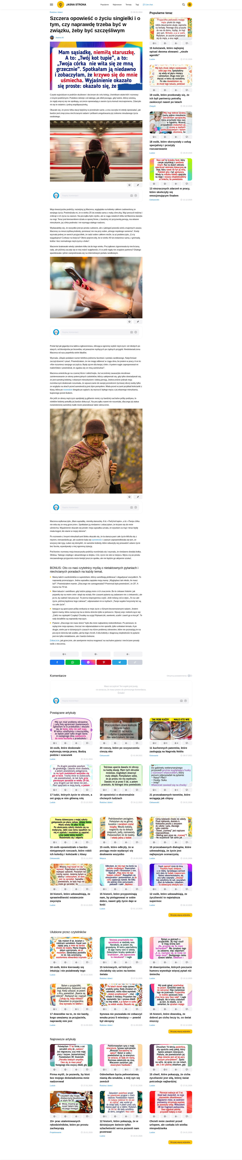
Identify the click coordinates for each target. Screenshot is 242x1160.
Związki (152, 106)
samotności (97, 540)
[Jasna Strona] (71, 4)
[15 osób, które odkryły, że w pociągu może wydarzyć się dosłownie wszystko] (121, 828)
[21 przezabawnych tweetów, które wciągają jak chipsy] (171, 776)
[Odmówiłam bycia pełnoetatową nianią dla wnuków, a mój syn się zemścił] (121, 1056)
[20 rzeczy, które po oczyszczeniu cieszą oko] (121, 729)
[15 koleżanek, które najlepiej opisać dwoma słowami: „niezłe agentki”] (171, 29)
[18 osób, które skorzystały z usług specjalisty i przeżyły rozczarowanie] (171, 123)
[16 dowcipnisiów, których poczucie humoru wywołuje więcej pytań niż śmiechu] (171, 948)
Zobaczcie (54, 640)
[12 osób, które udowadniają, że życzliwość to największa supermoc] (171, 875)
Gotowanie (154, 756)
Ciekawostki (154, 200)
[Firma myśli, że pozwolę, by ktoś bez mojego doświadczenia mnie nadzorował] (71, 1056)
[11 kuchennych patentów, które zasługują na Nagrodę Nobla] (171, 729)
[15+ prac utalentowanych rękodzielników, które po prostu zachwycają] (71, 1102)
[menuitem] (104, 4)
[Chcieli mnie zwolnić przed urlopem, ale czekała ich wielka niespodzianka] (171, 1102)
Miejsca (103, 858)
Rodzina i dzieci (56, 12)
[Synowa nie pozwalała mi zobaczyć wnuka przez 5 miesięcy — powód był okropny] (121, 995)
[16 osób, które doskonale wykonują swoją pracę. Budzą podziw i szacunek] (71, 729)
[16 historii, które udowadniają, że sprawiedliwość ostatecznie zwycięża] (71, 875)
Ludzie (152, 59)
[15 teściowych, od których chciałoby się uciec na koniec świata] (121, 948)
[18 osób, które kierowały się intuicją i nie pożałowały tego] (71, 948)
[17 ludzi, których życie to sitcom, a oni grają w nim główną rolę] (71, 776)
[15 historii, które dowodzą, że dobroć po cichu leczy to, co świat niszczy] (171, 995)
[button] (64, 654)
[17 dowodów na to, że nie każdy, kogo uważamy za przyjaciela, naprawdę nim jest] (71, 995)
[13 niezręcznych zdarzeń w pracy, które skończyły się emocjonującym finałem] (171, 170)
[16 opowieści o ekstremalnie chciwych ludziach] (121, 776)
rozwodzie (68, 390)
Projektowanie (55, 1132)
